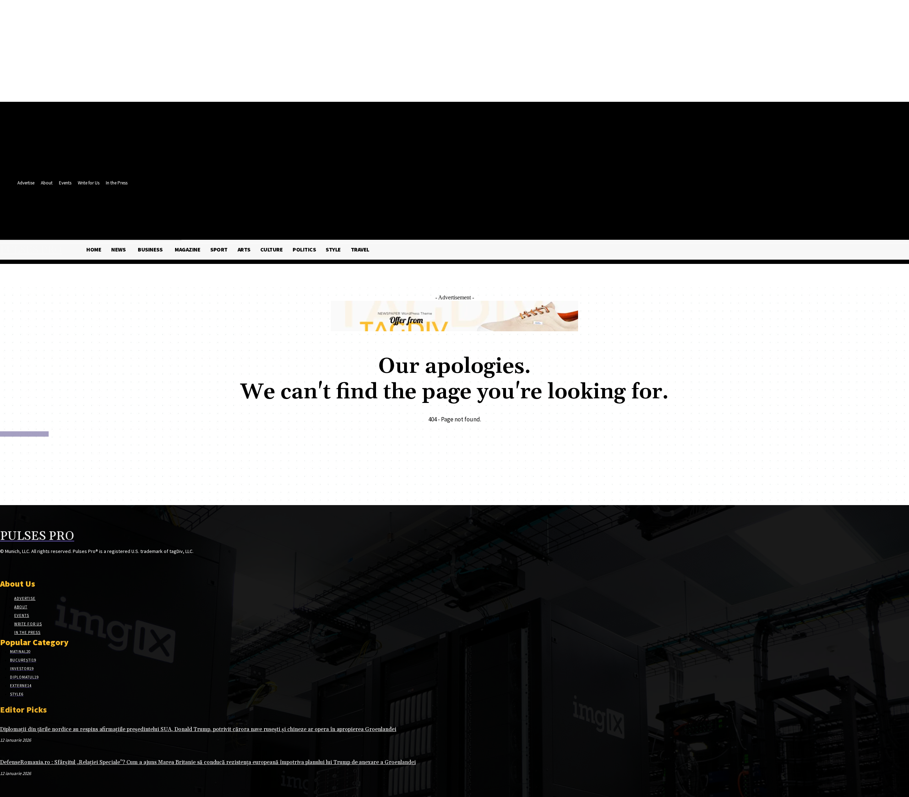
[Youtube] (215, 208)
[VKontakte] (42, 564)
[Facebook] (189, 208)
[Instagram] (16, 564)
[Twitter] (202, 208)
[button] (213, 223)
